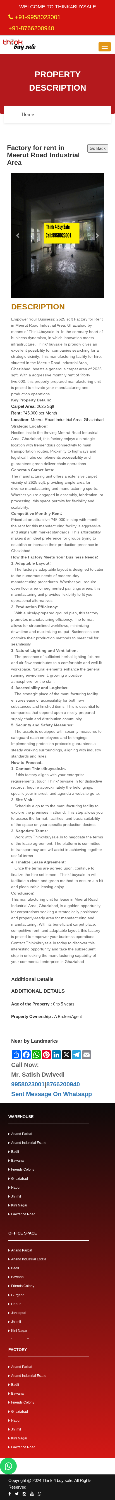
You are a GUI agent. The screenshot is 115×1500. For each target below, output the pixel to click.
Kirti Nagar (19, 1205)
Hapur (16, 1187)
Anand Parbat (21, 1134)
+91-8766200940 (31, 28)
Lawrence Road (23, 1214)
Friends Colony (22, 1169)
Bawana (17, 1161)
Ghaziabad (19, 1179)
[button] (18, 235)
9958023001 (28, 1084)
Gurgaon (18, 1295)
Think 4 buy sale (57, 1480)
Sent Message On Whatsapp (51, 1094)
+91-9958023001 (37, 17)
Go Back (98, 148)
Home (27, 114)
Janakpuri (18, 1313)
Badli (15, 1152)
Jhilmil (16, 1196)
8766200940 (63, 1084)
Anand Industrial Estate (28, 1143)
